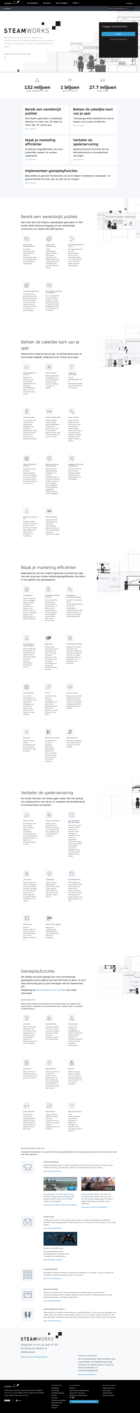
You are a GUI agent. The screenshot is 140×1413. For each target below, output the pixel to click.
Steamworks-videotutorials (78, 1395)
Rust (85, 1194)
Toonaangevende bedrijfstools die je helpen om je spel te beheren (93, 120)
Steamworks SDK (57, 1403)
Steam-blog (106, 1390)
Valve (9, 1393)
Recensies (26, 738)
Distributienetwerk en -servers (76, 245)
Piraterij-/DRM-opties (53, 417)
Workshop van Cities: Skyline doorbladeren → (60, 1206)
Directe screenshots (52, 821)
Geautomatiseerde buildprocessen (52, 465)
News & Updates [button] (61, 3)
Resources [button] (47, 3)
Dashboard (7, 8)
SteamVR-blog (107, 1393)
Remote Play (27, 924)
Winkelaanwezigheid (58, 1393)
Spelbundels (49, 644)
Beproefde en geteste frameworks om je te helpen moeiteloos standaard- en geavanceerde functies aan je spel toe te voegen (67, 177)
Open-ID (71, 1069)
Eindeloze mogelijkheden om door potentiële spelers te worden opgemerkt (44, 152)
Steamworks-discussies (77, 1393)
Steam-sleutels (73, 417)
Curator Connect (72, 693)
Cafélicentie (55, 1405)
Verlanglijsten (27, 595)
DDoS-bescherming (74, 1111)
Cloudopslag (50, 879)
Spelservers (27, 1069)
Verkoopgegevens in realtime (30, 373)
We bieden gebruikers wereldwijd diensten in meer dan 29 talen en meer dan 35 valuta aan (43, 121)
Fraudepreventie (28, 417)
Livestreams (27, 879)
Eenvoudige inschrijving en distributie (54, 292)
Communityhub (28, 693)
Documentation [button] (32, 3)
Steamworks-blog (108, 1388)
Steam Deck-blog (108, 1395)
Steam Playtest (51, 373)
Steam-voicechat (29, 1111)
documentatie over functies (50, 989)
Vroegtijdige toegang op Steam (52, 596)
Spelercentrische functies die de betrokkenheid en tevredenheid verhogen (91, 152)
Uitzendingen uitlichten (74, 644)
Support (75, 3)
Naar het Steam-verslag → (54, 1260)
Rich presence (50, 1111)
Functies (54, 1395)
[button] (130, 3)
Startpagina (55, 1388)
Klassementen (73, 1024)
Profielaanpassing (74, 879)
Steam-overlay (28, 821)
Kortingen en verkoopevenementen (73, 596)
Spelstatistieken (51, 1024)
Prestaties (26, 1024)
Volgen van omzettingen (72, 373)
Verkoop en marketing (58, 1400)
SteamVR (54, 1407)
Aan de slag (55, 1390)
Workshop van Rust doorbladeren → (95, 1207)
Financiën (54, 1398)
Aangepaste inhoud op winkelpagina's (76, 465)
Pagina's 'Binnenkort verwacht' (30, 465)
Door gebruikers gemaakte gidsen (74, 821)
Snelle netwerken (51, 517)
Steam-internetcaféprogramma (79, 1390)
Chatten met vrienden (52, 738)
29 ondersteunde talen (31, 291)
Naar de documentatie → (53, 1171)
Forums (47, 693)
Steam (27, 1395)
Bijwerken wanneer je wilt (30, 518)
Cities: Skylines (64, 1194)
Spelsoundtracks (72, 738)
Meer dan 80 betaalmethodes (28, 245)
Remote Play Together (53, 924)
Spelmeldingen (51, 1069)
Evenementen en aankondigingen (28, 644)
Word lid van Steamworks (34, 1356)
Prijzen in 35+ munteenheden (51, 245)
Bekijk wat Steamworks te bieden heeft (17, 54)
